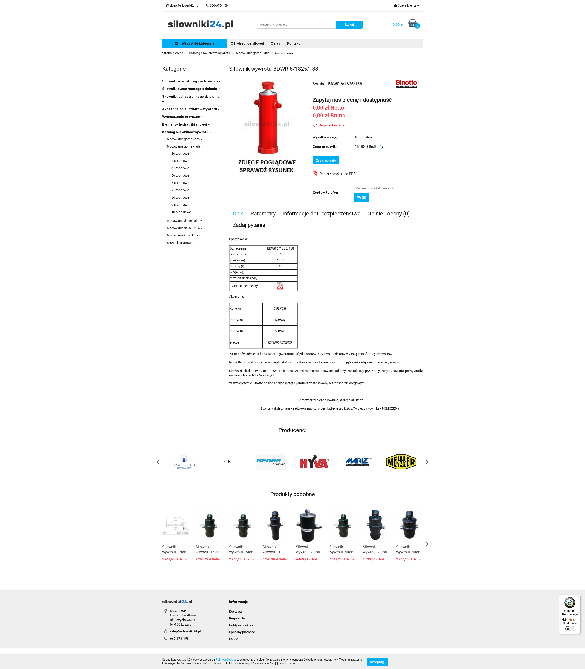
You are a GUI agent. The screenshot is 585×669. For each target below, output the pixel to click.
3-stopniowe (180, 161)
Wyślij (361, 197)
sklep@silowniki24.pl (185, 631)
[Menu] (577, 597)
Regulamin (237, 618)
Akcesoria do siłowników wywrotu (190, 109)
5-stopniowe (180, 175)
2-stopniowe (180, 153)
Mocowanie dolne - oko (183, 221)
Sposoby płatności (242, 632)
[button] (238, 602)
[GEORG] (227, 462)
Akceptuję (377, 662)
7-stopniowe (180, 190)
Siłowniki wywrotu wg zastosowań (190, 81)
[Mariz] (314, 462)
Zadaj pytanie (326, 160)
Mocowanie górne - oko (183, 139)
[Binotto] (407, 83)
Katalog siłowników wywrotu (185, 132)
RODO (233, 639)
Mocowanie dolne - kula (184, 228)
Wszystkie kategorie (198, 43)
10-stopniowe (181, 212)
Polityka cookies (241, 625)
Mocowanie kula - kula (183, 235)
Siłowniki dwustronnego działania (190, 89)
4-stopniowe (180, 168)
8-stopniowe (180, 197)
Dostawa (235, 611)
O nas (275, 43)
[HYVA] (270, 462)
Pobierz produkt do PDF (337, 174)
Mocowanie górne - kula (184, 146)
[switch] (569, 628)
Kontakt (293, 43)
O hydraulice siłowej (247, 43)
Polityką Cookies (226, 659)
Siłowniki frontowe (180, 242)
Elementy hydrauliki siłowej (185, 124)
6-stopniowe (180, 183)
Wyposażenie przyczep (181, 117)
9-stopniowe (180, 205)
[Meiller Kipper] (357, 462)
